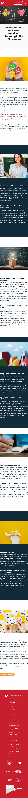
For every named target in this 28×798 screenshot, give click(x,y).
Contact (14, 714)
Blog (14, 712)
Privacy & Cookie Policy (14, 745)
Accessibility (14, 749)
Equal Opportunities (14, 723)
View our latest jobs (7, 674)
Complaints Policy (14, 751)
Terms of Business (14, 725)
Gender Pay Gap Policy (14, 729)
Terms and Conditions (14, 741)
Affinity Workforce (14, 717)
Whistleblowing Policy (14, 754)
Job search (18, 3)
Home (14, 707)
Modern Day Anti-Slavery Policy (14, 733)
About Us (14, 709)
